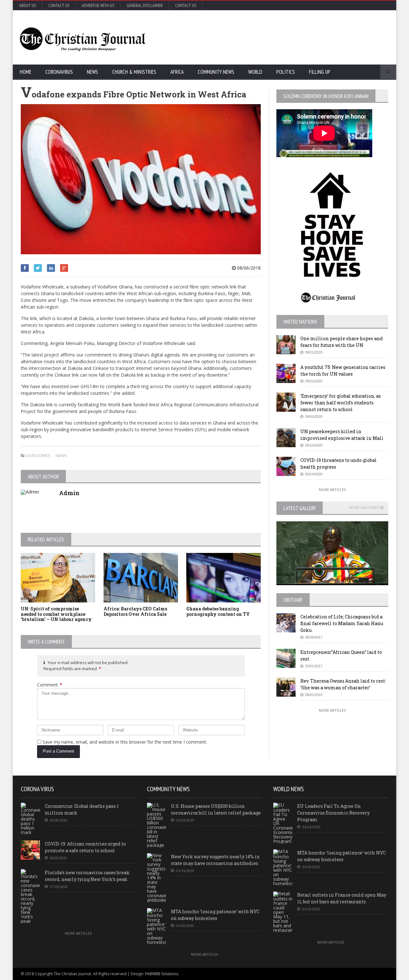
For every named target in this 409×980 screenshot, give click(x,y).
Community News (216, 71)
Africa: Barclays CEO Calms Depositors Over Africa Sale (135, 611)
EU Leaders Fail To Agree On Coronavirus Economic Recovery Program (333, 813)
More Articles (332, 489)
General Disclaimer (145, 5)
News (92, 71)
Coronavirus (59, 71)
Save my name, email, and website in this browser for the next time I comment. (124, 742)
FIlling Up (319, 71)
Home (25, 71)
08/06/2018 (248, 268)
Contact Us (58, 5)
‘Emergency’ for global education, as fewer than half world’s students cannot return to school (340, 402)
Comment (49, 685)
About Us (27, 5)
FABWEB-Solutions (161, 973)
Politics (285, 71)
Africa (177, 71)
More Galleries (363, 507)
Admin (69, 493)
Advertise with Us (98, 5)
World (255, 71)
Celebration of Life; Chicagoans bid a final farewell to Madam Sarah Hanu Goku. (341, 623)
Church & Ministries (134, 71)
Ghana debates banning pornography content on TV (218, 611)
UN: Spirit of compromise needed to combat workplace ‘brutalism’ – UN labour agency (56, 614)
